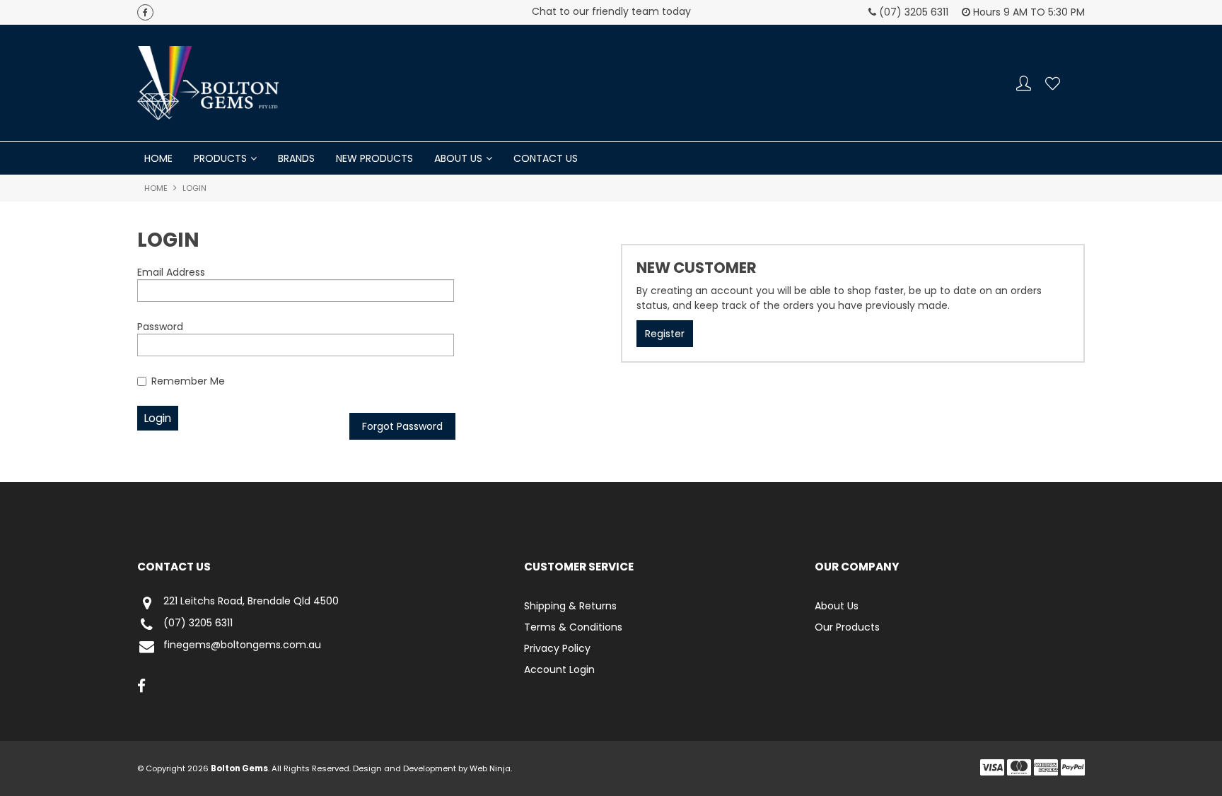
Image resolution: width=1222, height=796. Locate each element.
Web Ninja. (491, 768)
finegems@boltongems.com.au (242, 645)
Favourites (1052, 83)
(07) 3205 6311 (198, 623)
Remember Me (188, 381)
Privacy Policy (557, 648)
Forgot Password (402, 426)
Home (158, 158)
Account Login (559, 669)
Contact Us (545, 158)
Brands (296, 158)
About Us (458, 158)
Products (220, 158)
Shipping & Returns (570, 606)
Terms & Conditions (573, 627)
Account (1023, 83)
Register (665, 334)
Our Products (847, 627)
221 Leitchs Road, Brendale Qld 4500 (251, 601)
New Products (374, 158)
